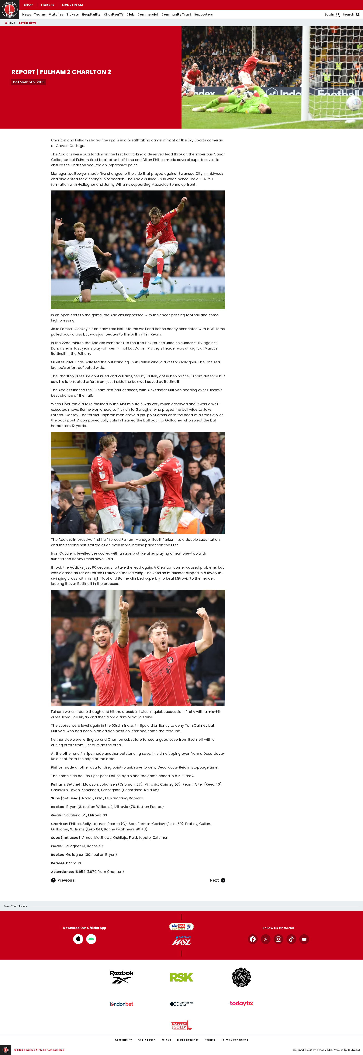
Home (11, 23)
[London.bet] (121, 1004)
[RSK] (181, 977)
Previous (65, 880)
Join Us (166, 1039)
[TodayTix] (241, 1003)
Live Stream (72, 5)
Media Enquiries (188, 1039)
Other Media (324, 1050)
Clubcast (354, 1050)
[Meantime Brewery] (241, 977)
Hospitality (91, 14)
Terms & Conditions (234, 1039)
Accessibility (123, 1039)
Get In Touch (146, 1039)
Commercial (147, 14)
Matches (56, 14)
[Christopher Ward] (181, 1004)
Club (130, 14)
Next (214, 880)
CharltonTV (114, 14)
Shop (28, 5)
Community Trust (176, 14)
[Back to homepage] (9, 9)
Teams (40, 14)
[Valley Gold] (181, 1025)
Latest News (27, 23)
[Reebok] (121, 977)
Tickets (47, 5)
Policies (210, 1039)
